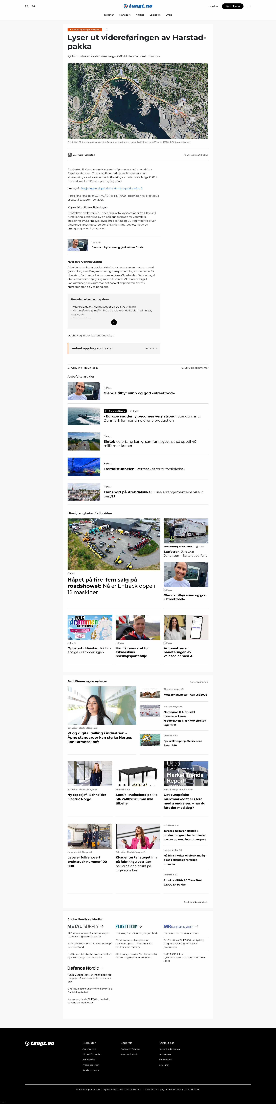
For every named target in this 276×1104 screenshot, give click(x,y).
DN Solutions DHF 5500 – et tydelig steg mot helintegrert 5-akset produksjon (184, 943)
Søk (34, 6)
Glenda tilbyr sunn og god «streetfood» (117, 247)
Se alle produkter (91, 1070)
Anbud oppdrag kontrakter (86, 29)
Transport (125, 15)
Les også (96, 242)
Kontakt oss (165, 1054)
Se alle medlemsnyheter (196, 902)
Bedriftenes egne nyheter (87, 681)
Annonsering (89, 1059)
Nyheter (109, 15)
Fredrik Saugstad (85, 155)
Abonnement (89, 1049)
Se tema (150, 348)
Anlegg (140, 15)
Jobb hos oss (165, 1059)
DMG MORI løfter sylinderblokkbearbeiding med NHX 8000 (184, 957)
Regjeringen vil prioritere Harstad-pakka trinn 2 (111, 188)
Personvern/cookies (130, 1049)
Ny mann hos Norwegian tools (181, 933)
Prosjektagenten (91, 1065)
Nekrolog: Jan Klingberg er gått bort (136, 933)
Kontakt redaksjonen (169, 1049)
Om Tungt (164, 1065)
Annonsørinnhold (129, 1054)
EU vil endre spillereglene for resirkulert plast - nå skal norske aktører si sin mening (134, 943)
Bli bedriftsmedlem (92, 1054)
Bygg (169, 15)
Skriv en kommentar (196, 367)
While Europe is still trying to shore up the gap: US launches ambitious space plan (90, 978)
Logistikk (155, 15)
